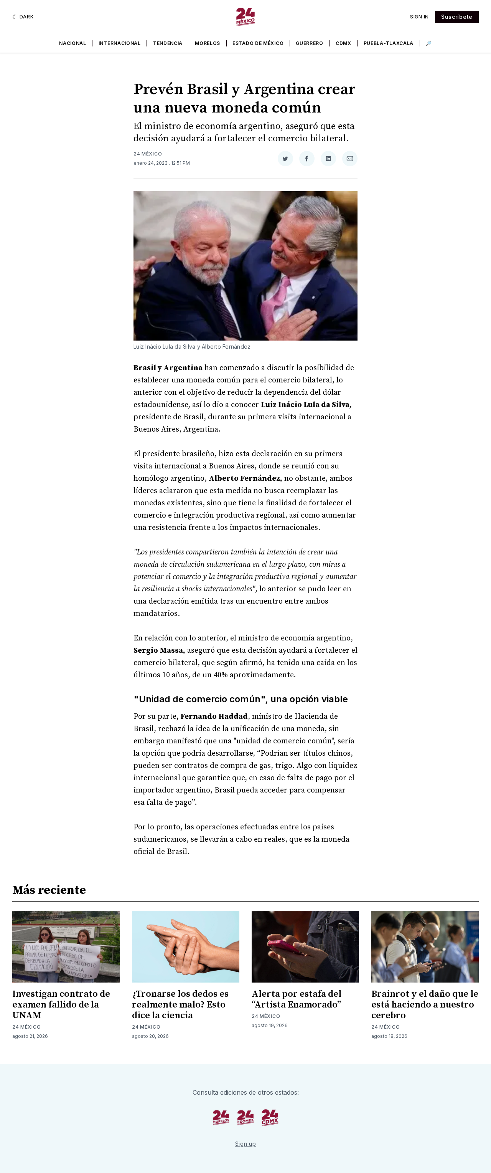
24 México (147, 154)
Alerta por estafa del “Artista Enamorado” (296, 999)
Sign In (419, 17)
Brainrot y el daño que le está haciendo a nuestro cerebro (424, 1004)
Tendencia (168, 43)
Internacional (120, 43)
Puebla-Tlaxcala (389, 43)
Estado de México (257, 43)
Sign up (245, 1143)
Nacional (72, 43)
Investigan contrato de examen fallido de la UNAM (61, 1004)
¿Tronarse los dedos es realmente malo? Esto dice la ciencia (180, 1004)
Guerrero (309, 43)
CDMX (343, 43)
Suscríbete (457, 16)
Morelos (207, 43)
